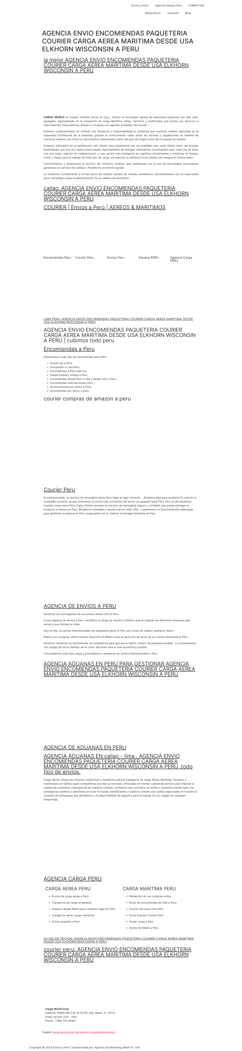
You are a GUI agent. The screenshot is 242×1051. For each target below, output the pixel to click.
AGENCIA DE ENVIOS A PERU (80, 606)
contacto (173, 13)
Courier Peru (59, 489)
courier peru (73, 1032)
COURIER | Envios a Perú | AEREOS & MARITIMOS (104, 207)
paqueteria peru (105, 1032)
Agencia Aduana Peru (168, 5)
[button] (49, 216)
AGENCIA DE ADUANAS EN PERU (85, 747)
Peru (106, 117)
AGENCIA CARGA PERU (73, 878)
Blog (188, 13)
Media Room (153, 13)
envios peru (88, 1032)
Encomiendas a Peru (69, 349)
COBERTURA (196, 5)
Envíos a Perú (140, 5)
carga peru (59, 1032)
